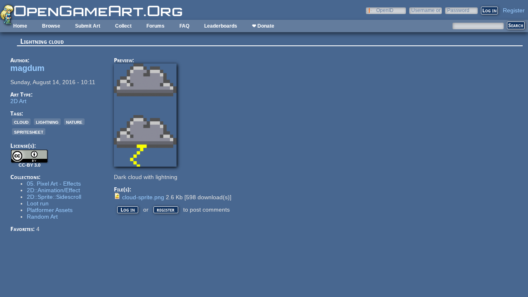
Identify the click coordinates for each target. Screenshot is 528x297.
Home (20, 26)
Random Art (42, 216)
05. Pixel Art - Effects (54, 183)
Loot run (38, 203)
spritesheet (28, 131)
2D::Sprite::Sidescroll (54, 196)
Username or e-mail (426, 10)
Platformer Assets (50, 210)
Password (458, 10)
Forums (155, 26)
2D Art (18, 101)
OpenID (385, 10)
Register (514, 10)
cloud (21, 121)
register (165, 210)
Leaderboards (220, 26)
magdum (27, 68)
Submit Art (87, 26)
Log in (127, 210)
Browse (51, 26)
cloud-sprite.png (143, 197)
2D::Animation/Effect (53, 190)
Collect (123, 26)
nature (74, 121)
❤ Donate (263, 26)
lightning (47, 121)
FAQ (184, 26)
